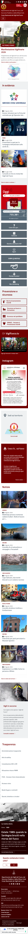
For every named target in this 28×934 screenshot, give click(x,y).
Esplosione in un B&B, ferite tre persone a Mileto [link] (13, 670)
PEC (2, 903)
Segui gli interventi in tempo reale (9, 353)
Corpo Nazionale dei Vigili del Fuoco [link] (12, 15)
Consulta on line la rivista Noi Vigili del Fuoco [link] (12, 175)
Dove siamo (4, 889)
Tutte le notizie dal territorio (8, 679)
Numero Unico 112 (6, 910)
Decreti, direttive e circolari (10, 796)
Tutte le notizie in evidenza (7, 182)
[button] (3, 18)
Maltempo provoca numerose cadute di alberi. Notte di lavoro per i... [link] (13, 516)
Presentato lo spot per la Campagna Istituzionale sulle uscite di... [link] (12, 144)
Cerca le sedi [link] (14, 436)
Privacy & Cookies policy (8, 925)
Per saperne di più (14, 218)
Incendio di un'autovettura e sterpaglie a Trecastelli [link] (12, 548)
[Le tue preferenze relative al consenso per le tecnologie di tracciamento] (25, 931)
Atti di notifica (6, 757)
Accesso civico (6, 783)
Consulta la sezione (8, 733)
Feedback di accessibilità (8, 923)
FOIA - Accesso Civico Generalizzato (13, 777)
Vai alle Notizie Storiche (7, 852)
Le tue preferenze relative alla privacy (15, 929)
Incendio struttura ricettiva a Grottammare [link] (12, 609)
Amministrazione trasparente (11, 751)
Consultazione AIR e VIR (9, 764)
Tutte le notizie (19, 480)
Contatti (3, 896)
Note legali (19, 923)
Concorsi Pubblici (6, 915)
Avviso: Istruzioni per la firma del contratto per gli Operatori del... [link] (13, 114)
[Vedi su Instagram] (24, 368)
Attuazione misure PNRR (10, 770)
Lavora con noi (5, 917)
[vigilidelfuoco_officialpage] (5, 368)
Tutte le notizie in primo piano (8, 62)
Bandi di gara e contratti (9, 790)
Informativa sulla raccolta (9, 932)
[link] (6, 2)
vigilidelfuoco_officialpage (13, 367)
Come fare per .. (5, 912)
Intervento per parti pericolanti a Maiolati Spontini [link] (13, 639)
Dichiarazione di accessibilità (9, 921)
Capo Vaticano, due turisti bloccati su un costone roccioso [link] (13, 578)
